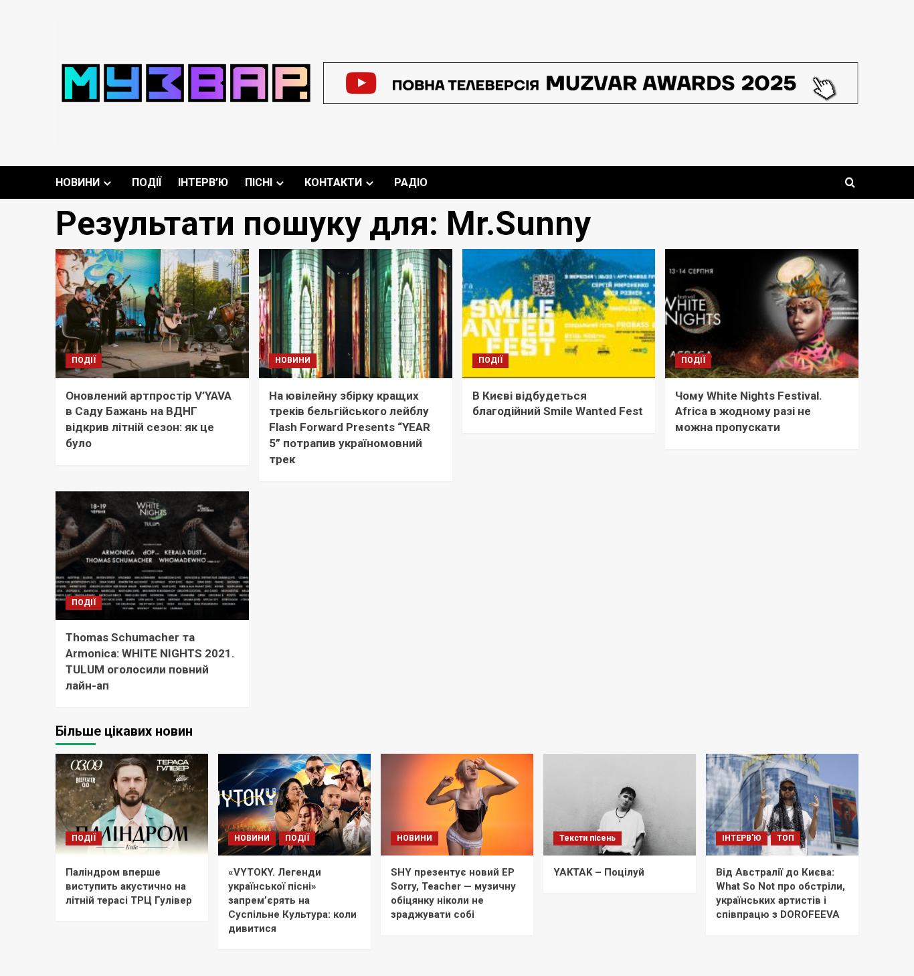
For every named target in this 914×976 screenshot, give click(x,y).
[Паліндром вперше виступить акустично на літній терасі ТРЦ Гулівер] (132, 805)
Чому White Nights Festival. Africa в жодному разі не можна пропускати (748, 411)
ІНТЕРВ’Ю (203, 182)
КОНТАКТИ (333, 182)
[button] (850, 182)
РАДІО (411, 182)
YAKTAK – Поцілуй (598, 872)
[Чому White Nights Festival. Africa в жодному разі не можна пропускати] (761, 313)
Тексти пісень (587, 838)
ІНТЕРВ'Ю (741, 838)
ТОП (785, 838)
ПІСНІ (258, 182)
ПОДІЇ (146, 182)
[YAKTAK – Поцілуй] (619, 805)
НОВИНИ (78, 182)
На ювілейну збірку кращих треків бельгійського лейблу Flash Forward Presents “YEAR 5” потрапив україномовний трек (349, 427)
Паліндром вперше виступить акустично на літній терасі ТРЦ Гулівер (129, 886)
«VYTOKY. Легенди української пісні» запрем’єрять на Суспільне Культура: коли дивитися (292, 900)
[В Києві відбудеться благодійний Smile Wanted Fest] (559, 313)
